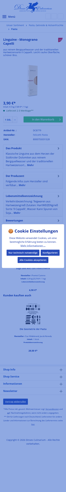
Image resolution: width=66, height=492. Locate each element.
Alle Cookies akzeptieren (33, 259)
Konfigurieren (50, 252)
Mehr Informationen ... (33, 245)
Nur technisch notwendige (22, 252)
